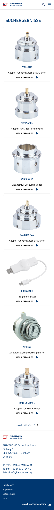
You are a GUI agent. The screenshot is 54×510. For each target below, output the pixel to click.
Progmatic (27, 291)
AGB (5, 498)
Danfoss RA (27, 179)
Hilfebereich (8, 485)
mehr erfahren (24, 77)
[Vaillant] (27, 46)
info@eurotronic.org (21, 472)
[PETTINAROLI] (27, 102)
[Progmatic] (27, 270)
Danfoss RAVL (27, 403)
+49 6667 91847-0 (21, 465)
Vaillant (27, 67)
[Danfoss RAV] (27, 214)
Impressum (8, 489)
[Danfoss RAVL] (27, 382)
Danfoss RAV (27, 235)
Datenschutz (9, 493)
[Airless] (27, 326)
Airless (27, 347)
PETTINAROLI (27, 123)
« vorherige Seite (24, 425)
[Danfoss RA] (27, 158)
